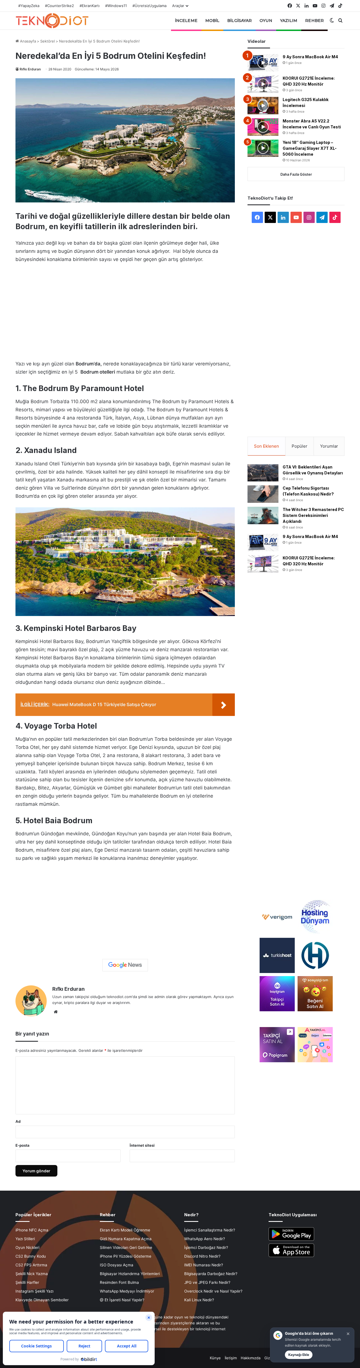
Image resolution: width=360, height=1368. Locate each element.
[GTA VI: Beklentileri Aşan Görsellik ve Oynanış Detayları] (263, 473)
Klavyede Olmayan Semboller (42, 1300)
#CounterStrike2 (59, 5)
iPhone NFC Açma (31, 1230)
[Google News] (125, 965)
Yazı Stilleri (25, 1239)
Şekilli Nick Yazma (31, 1273)
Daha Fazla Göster (296, 174)
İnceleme (186, 20)
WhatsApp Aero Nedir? (204, 1239)
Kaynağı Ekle (298, 1355)
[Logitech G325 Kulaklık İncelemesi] (263, 105)
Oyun (266, 20)
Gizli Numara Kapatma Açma (126, 1239)
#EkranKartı (90, 5)
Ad (18, 1121)
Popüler (299, 446)
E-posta (22, 1145)
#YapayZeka (28, 5)
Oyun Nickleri (27, 1247)
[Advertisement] (125, 310)
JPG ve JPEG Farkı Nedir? (207, 1282)
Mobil (212, 20)
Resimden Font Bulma (119, 1282)
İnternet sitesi (142, 1145)
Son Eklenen (266, 446)
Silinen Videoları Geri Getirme (126, 1247)
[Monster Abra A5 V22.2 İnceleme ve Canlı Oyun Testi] (263, 127)
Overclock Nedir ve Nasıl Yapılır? (213, 1291)
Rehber (314, 20)
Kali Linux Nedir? (199, 1300)
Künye (215, 1358)
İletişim (231, 1358)
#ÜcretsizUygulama (149, 5)
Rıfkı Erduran (30, 69)
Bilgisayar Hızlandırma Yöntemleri (130, 1273)
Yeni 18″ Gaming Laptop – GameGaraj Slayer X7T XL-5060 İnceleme (310, 148)
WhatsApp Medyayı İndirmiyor (127, 1291)
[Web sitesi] (55, 1011)
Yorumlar (329, 446)
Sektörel (47, 41)
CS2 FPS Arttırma (31, 1265)
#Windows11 (116, 5)
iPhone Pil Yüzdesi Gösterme (125, 1256)
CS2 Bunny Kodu (30, 1256)
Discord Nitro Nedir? (202, 1256)
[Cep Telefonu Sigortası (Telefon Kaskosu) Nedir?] (263, 494)
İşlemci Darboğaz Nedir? (206, 1247)
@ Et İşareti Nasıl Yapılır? (122, 1300)
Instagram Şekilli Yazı (34, 1291)
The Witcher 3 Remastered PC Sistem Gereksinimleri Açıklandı (313, 515)
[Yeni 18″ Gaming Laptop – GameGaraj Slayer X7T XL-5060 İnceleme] (263, 148)
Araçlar (178, 5)
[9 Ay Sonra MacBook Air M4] (263, 63)
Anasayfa (27, 41)
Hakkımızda (250, 1358)
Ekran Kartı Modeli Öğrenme (125, 1230)
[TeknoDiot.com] (52, 20)
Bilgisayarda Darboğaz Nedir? (210, 1273)
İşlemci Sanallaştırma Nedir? (209, 1230)
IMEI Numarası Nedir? (203, 1265)
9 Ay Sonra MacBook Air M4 (310, 56)
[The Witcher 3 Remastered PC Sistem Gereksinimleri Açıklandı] (263, 515)
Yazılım (289, 20)
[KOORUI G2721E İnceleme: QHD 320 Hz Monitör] (263, 84)
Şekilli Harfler (27, 1282)
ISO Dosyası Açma (116, 1265)
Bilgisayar (239, 20)
